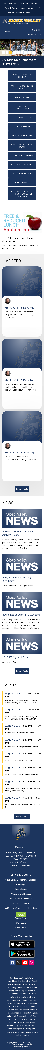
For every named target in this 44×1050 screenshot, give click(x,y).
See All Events (22, 816)
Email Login (21, 884)
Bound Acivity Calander (19, 12)
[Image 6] (22, 52)
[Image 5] (18, 52)
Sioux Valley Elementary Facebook (20, 880)
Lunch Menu (27, 8)
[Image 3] (10, 52)
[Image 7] (25, 52)
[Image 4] (14, 52)
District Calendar (8, 3)
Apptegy (27, 1047)
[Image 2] (7, 52)
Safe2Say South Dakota (21, 898)
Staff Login (21, 923)
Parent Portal (10, 8)
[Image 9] (33, 52)
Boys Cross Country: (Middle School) (21, 746)
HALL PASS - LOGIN (20, 903)
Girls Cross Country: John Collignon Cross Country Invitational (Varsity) (21, 717)
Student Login (21, 927)
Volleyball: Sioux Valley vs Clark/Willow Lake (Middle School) (22, 789)
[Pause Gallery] (39, 52)
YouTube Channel (28, 3)
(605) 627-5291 (23, 865)
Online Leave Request (21, 894)
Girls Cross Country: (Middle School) (21, 774)
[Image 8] (29, 52)
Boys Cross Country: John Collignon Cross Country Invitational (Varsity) (21, 701)
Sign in (36, 30)
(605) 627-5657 (24, 862)
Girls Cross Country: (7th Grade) (19, 760)
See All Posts (22, 489)
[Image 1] (3, 52)
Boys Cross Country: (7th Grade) (20, 733)
